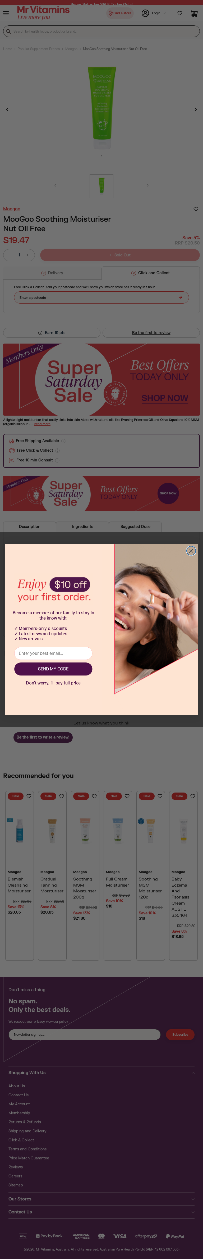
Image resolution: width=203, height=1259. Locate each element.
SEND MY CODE (53, 669)
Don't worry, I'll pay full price (53, 683)
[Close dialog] (191, 550)
